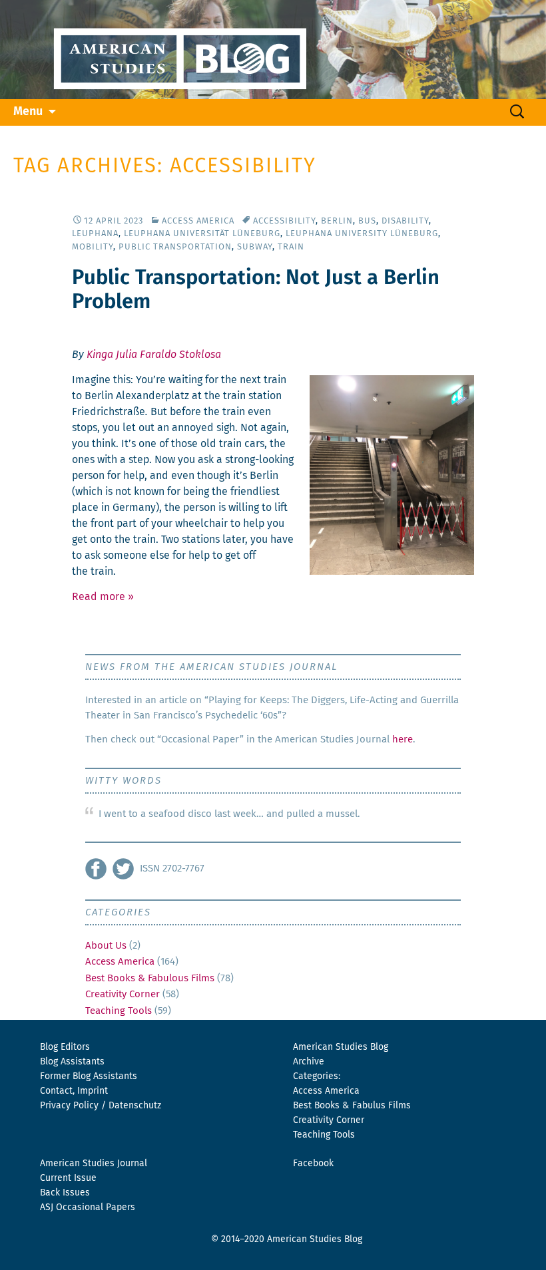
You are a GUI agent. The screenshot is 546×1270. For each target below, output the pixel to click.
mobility (92, 247)
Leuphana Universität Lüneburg (202, 234)
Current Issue (68, 1178)
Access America (198, 221)
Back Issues (65, 1192)
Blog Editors (65, 1047)
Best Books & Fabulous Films (149, 978)
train (291, 247)
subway (254, 247)
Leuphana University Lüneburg (362, 234)
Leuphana (95, 234)
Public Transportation (175, 247)
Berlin (337, 221)
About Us (106, 946)
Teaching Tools (118, 1011)
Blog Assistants (72, 1061)
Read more (103, 596)
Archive (308, 1061)
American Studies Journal (93, 1163)
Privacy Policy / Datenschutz (100, 1105)
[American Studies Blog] (273, 49)
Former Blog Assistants (88, 1076)
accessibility (284, 221)
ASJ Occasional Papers (87, 1207)
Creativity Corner (122, 994)
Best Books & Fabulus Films (352, 1105)
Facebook (313, 1163)
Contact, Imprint (74, 1091)
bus (367, 221)
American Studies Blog (340, 1047)
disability (405, 221)
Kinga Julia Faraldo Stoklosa (154, 354)
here (402, 739)
